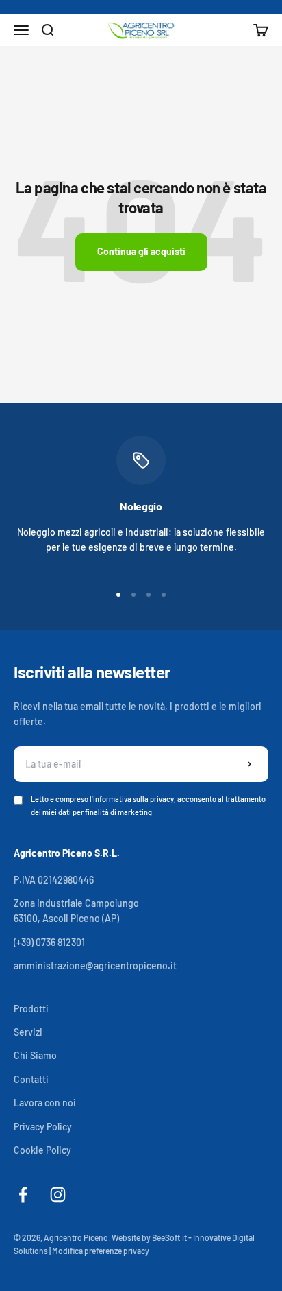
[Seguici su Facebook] (23, 1194)
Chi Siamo (35, 1055)
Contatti (31, 1079)
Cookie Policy (42, 1150)
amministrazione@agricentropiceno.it (95, 965)
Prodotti (31, 1009)
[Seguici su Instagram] (58, 1194)
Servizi (28, 1032)
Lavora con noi (45, 1103)
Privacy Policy (43, 1127)
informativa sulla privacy (133, 798)
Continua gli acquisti (141, 251)
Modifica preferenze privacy (100, 1250)
